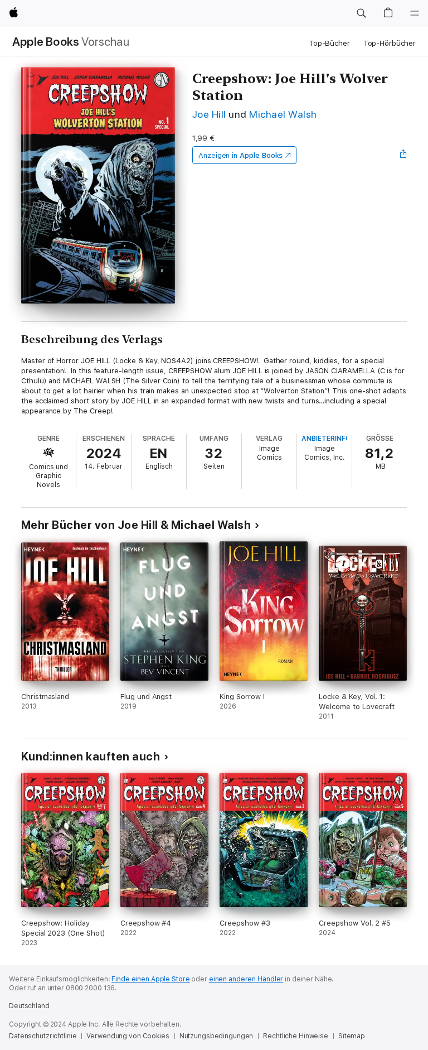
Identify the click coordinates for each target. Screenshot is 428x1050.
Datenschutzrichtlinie (42, 1036)
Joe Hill (209, 114)
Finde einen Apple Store (150, 979)
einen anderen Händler (246, 979)
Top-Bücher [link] (329, 43)
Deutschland (29, 1006)
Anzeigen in (240, 155)
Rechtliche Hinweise (295, 1036)
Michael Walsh (283, 114)
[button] (361, 13)
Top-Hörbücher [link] (389, 43)
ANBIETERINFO (326, 438)
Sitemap (351, 1036)
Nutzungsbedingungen (216, 1036)
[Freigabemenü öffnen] (403, 155)
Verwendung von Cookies (127, 1036)
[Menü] (414, 13)
